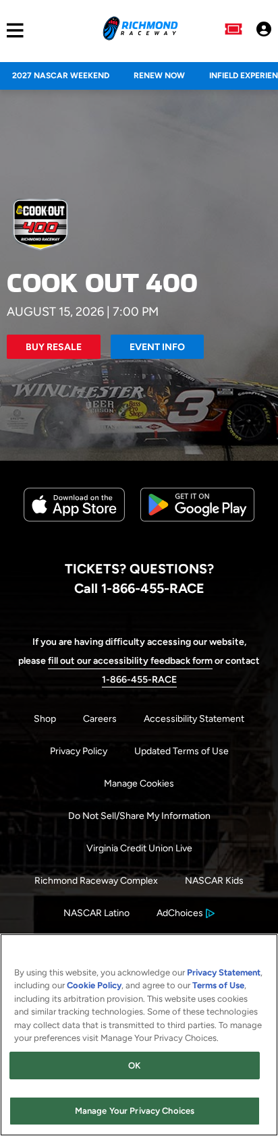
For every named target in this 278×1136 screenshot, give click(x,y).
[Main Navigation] (12, 30)
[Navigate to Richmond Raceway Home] (140, 30)
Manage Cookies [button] (139, 783)
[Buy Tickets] (233, 30)
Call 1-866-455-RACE (139, 588)
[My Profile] (263, 30)
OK (134, 1065)
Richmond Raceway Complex (96, 880)
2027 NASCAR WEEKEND (60, 75)
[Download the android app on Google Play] (197, 532)
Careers (100, 719)
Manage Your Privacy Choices (135, 1111)
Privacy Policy (78, 751)
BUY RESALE (54, 347)
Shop (45, 719)
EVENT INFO (157, 347)
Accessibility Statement (194, 719)
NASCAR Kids (214, 880)
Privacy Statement (223, 972)
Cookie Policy (94, 985)
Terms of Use (218, 985)
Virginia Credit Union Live (139, 848)
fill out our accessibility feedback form (130, 660)
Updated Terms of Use (181, 751)
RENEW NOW (159, 75)
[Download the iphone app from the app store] (74, 518)
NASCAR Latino (96, 913)
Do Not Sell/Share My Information (139, 816)
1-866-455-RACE (139, 679)
